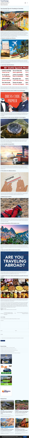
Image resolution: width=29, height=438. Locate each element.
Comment (2, 320)
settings (21, 437)
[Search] (27, 2)
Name (2, 330)
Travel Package (4, 1)
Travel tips (4, 308)
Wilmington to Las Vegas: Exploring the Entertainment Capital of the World (9, 350)
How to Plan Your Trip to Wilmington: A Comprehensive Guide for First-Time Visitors (7, 412)
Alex (8, 10)
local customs (14, 309)
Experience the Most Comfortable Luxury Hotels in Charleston (8, 347)
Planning (2, 428)
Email (16, 330)
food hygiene (5, 309)
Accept (25, 436)
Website (2, 334)
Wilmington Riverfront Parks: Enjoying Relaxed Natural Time (7, 351)
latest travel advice (9, 309)
